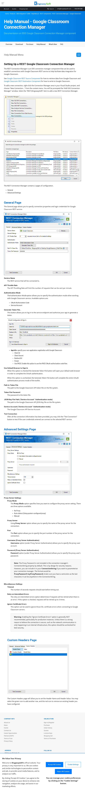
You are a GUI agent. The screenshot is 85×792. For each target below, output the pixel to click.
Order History (48, 728)
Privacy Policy (8, 741)
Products (12, 14)
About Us (7, 722)
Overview (9, 44)
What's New (53, 44)
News (6, 725)
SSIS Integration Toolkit (23, 14)
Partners (6, 736)
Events (6, 728)
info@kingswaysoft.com (64, 9)
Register (51, 722)
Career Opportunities (10, 733)
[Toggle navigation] (78, 55)
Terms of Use (8, 738)
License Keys (48, 733)
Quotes (14, 9)
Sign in (46, 722)
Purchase (29, 44)
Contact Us (7, 730)
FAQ (61, 44)
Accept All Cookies (54, 764)
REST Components (45, 14)
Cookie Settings (73, 764)
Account (6, 9)
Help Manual (35, 14)
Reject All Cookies (63, 771)
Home (7, 14)
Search (51, 9)
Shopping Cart (48, 736)
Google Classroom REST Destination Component (22, 81)
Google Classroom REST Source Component (23, 78)
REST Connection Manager (60, 14)
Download (19, 44)
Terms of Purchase (50, 738)
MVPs (12, 736)
